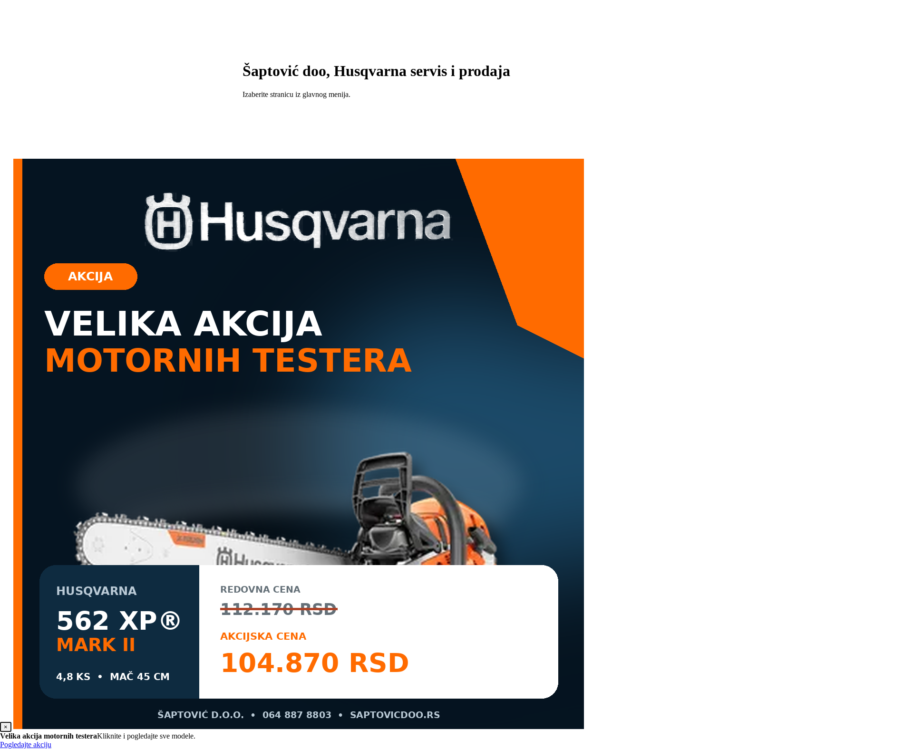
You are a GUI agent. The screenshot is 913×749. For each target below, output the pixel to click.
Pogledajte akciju (25, 744)
